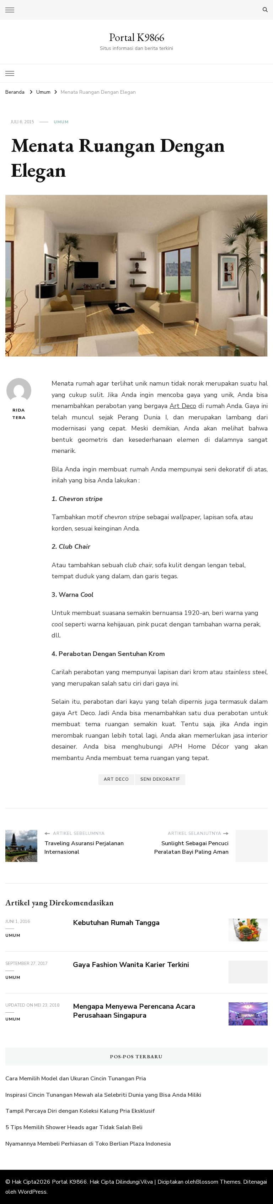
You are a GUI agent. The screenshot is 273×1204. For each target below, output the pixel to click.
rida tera (19, 413)
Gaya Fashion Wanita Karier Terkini (131, 965)
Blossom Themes (218, 1182)
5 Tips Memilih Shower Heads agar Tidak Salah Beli (74, 1127)
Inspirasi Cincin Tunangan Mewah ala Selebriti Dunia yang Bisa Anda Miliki (103, 1095)
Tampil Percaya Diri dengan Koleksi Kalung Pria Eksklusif (80, 1111)
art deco (116, 779)
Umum (61, 122)
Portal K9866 (136, 37)
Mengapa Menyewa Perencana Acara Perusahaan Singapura (134, 1011)
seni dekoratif (160, 779)
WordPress (32, 1192)
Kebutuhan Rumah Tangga (116, 922)
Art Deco (183, 406)
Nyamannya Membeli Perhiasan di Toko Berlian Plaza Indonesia (88, 1144)
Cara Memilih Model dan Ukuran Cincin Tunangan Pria (75, 1078)
